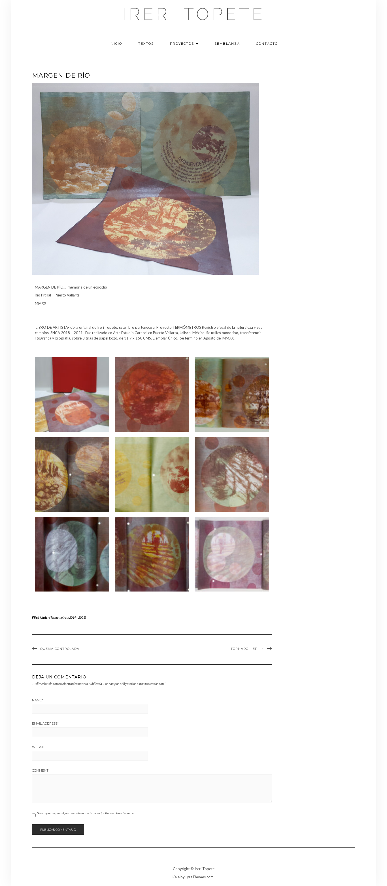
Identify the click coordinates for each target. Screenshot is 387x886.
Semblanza (227, 44)
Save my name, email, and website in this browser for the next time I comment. (87, 813)
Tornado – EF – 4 (247, 649)
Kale (176, 877)
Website (39, 747)
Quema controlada (59, 649)
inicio (115, 44)
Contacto (267, 44)
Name (37, 700)
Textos (146, 44)
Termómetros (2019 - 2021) (68, 617)
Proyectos (182, 44)
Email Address (45, 723)
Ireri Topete (193, 14)
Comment (40, 770)
